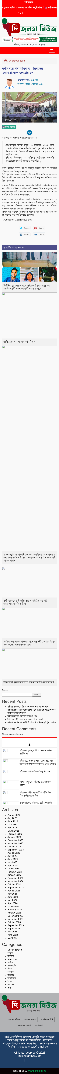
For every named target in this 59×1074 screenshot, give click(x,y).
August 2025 (14, 852)
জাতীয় (10, 962)
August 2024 (14, 890)
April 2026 (13, 827)
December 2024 (15, 878)
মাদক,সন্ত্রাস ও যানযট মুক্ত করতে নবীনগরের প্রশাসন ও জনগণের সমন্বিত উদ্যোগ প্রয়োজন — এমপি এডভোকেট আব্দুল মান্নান (29, 557)
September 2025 (16, 849)
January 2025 (14, 875)
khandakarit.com (37, 1070)
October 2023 (14, 922)
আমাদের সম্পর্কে (30, 1019)
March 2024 (13, 906)
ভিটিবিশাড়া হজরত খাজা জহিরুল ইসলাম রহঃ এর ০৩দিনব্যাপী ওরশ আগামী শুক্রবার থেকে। (26, 287)
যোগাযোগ (39, 1025)
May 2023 (12, 938)
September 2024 (16, 887)
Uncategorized (17, 60)
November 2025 (15, 843)
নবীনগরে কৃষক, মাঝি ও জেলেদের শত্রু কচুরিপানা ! (28, 706)
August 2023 (14, 928)
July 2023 (12, 931)
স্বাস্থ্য (9, 987)
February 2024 (15, 909)
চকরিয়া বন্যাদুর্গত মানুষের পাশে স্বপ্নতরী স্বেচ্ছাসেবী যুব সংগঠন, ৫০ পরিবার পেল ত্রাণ (29, 643)
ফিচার (10, 968)
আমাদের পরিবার (14, 1019)
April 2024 (13, 903)
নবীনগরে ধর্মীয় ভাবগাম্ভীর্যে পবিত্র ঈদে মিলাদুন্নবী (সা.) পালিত (32, 722)
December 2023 (15, 915)
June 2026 (13, 821)
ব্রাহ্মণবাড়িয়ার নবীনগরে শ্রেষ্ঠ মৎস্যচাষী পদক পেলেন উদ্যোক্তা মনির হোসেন (36, 804)
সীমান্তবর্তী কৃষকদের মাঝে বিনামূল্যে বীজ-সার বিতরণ (28, 682)
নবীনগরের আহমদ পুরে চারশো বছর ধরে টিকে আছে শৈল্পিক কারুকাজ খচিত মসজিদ (38, 762)
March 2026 (13, 830)
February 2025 (15, 871)
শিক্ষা (10, 981)
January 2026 (14, 837)
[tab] (29, 740)
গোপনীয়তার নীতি (46, 1019)
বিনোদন (11, 971)
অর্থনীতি (11, 956)
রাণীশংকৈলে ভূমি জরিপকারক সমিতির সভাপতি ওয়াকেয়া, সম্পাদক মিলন (25, 602)
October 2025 (14, 846)
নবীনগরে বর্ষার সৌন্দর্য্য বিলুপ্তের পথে (22, 716)
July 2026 (12, 818)
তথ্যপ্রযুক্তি (12, 965)
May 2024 (12, 900)
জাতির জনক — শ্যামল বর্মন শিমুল (19, 342)
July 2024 (12, 893)
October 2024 (14, 884)
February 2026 (15, 834)
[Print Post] (29, 132)
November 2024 (15, 881)
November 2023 (15, 919)
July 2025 (12, 856)
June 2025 (13, 859)
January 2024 (14, 912)
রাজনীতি (11, 975)
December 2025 (15, 840)
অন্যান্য (10, 952)
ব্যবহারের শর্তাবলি (25, 1025)
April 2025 (13, 865)
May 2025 (12, 862)
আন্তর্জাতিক (12, 959)
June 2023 (13, 934)
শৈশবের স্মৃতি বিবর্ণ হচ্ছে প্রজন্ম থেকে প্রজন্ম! (25, 719)
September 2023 (16, 925)
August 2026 (14, 815)
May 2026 (12, 824)
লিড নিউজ (12, 978)
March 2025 (13, 868)
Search (5, 690)
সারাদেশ (11, 984)
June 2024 (13, 897)
